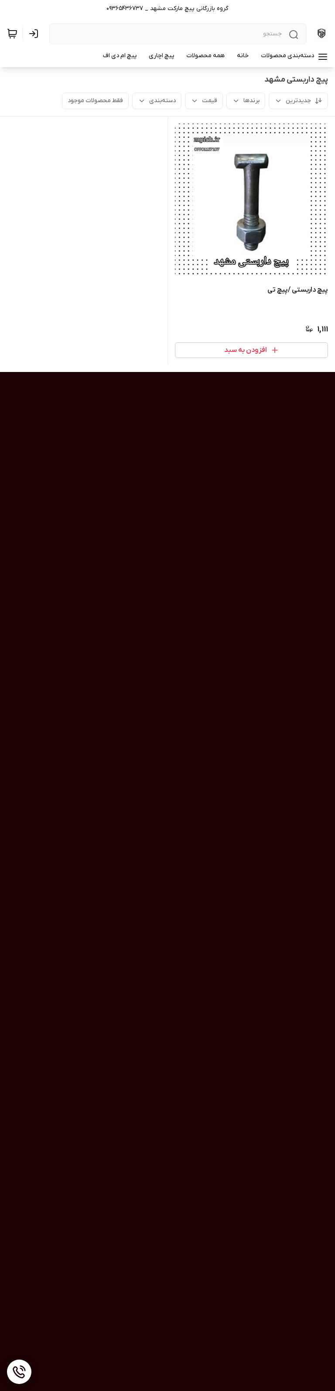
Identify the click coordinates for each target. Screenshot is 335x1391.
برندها (251, 100)
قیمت (209, 100)
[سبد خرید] (12, 33)
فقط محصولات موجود (95, 100)
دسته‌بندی (162, 100)
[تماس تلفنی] (19, 1372)
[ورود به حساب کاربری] (35, 33)
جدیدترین (298, 100)
